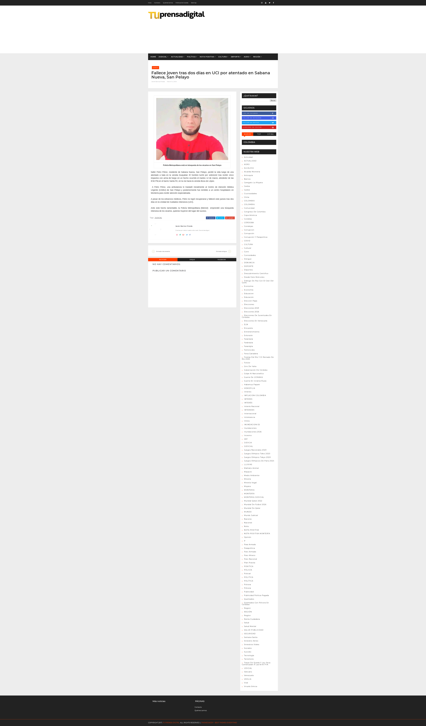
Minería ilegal (250, 483)
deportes (248, 270)
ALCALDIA (249, 168)
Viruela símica (250, 686)
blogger (162, 259)
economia (248, 286)
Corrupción (249, 233)
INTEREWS (249, 410)
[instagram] (261, 2)
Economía (248, 290)
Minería (247, 479)
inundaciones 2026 (253, 432)
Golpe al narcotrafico (254, 374)
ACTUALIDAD (177, 57)
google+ (231, 218)
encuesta (248, 328)
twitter (221, 218)
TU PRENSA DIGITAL (171, 723)
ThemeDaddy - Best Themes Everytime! (219, 723)
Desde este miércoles (254, 277)
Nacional (248, 523)
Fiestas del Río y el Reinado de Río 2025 (258, 358)
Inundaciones (250, 428)
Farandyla (248, 346)
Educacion (249, 294)
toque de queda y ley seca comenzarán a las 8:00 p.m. (256, 664)
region (247, 608)
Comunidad (249, 208)
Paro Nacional (250, 559)
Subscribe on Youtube (252, 127)
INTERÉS (248, 403)
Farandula (248, 339)
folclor (247, 363)
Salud (246, 623)
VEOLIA (247, 679)
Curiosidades (250, 255)
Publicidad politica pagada (256, 595)
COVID (247, 241)
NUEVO (247, 134)
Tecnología (249, 655)
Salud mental (250, 626)
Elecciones (249, 304)
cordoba (248, 219)
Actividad (248, 157)
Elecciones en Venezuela (255, 321)
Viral (246, 683)
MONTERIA (249, 490)
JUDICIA (248, 443)
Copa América (250, 215)
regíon (247, 615)
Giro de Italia (250, 366)
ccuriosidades (250, 194)
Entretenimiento (252, 332)
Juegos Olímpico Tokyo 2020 (257, 457)
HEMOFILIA (249, 388)
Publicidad (249, 592)
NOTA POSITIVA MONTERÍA (257, 534)
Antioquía (248, 175)
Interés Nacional (251, 406)
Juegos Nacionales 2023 (255, 450)
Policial (247, 574)
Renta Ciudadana (252, 619)
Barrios (247, 179)
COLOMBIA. (249, 204)
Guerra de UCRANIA (253, 377)
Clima (246, 197)
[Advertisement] (237, 34)
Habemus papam (252, 385)
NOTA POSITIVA (207, 57)
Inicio (149, 3)
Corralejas (248, 226)
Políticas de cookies (182, 3)
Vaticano (248, 672)
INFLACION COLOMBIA (255, 395)
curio (246, 252)
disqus (192, 259)
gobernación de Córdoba (255, 370)
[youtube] (265, 2)
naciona (248, 519)
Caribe (247, 190)
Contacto (157, 3)
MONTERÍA (249, 494)
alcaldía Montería (252, 172)
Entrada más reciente (163, 251)
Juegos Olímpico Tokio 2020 (257, 454)
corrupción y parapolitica (255, 237)
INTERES (248, 399)
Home (153, 57)
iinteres (247, 392)
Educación (249, 297)
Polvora (247, 585)
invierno (248, 435)
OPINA (270, 134)
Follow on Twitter (251, 122)
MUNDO (248, 512)
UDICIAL (248, 668)
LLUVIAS (248, 464)
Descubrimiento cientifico (256, 273)
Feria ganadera (251, 354)
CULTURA (222, 57)
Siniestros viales (251, 645)
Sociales (248, 648)
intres (247, 421)
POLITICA (248, 577)
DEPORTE (235, 57)
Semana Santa (250, 637)
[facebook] (273, 2)
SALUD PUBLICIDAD (253, 630)
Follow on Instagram (252, 118)
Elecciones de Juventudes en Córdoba (257, 316)
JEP (246, 439)
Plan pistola (249, 563)
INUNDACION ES (252, 425)
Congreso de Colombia (254, 212)
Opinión (247, 537)
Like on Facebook (250, 113)
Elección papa (250, 301)
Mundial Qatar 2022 (253, 501)
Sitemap (193, 3)
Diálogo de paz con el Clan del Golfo (258, 282)
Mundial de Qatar (252, 508)
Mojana (247, 486)
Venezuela (249, 675)
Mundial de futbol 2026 (255, 505)
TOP (259, 134)
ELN (246, 324)
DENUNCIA (249, 263)
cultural (247, 248)
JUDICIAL (163, 57)
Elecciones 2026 (251, 312)
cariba (247, 186)
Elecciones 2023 (251, 308)
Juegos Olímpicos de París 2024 (259, 461)
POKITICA (248, 566)
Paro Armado (250, 552)
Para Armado (250, 545)
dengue (247, 259)
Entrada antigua (221, 251)
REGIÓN (256, 57)
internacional (250, 414)
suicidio (247, 652)
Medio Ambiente (251, 475)
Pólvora (247, 588)
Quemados (249, 599)
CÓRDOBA (249, 223)
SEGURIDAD (250, 634)
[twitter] (269, 2)
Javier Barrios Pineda (158, 81)
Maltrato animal (251, 468)
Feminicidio (249, 350)
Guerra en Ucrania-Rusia (255, 381)
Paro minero (249, 555)
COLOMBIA (249, 201)
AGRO (246, 57)
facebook (211, 218)
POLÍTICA (191, 57)
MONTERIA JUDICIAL (254, 497)
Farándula (248, 343)
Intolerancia (249, 417)
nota (246, 526)
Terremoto (249, 659)
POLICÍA (248, 570)
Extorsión (248, 335)
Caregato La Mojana (253, 183)
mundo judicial (251, 515)
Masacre (248, 472)
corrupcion (249, 230)
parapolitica (249, 548)
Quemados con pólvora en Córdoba (255, 604)
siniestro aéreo (251, 641)
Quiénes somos (168, 3)
